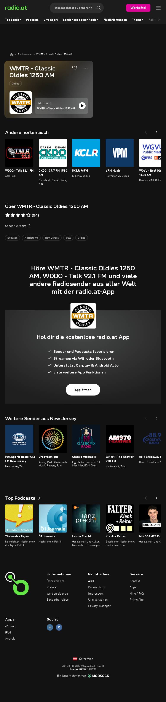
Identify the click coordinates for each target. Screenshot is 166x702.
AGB (91, 581)
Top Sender (13, 19)
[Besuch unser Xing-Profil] (59, 627)
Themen (137, 19)
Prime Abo (137, 599)
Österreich (85, 659)
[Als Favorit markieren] (74, 67)
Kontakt (135, 581)
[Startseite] (11, 54)
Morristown (31, 238)
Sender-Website (15, 226)
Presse (51, 587)
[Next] (156, 131)
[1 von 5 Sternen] (7, 215)
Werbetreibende (57, 593)
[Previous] (145, 131)
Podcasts (32, 19)
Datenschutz (96, 587)
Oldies (15, 84)
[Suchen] (98, 7)
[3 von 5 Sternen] (18, 215)
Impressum (96, 593)
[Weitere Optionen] (85, 68)
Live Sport (51, 19)
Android (10, 638)
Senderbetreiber (58, 599)
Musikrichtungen (115, 19)
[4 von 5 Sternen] (23, 215)
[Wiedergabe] (82, 105)
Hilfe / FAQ (137, 593)
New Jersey (52, 238)
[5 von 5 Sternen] (28, 215)
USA (68, 238)
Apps (133, 587)
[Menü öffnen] (158, 7)
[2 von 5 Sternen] (12, 215)
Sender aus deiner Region (80, 19)
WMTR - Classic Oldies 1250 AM (56, 108)
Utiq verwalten (98, 599)
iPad (8, 632)
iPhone (9, 626)
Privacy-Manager (99, 606)
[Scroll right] (159, 20)
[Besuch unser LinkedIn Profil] (50, 627)
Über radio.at (55, 581)
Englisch (12, 238)
